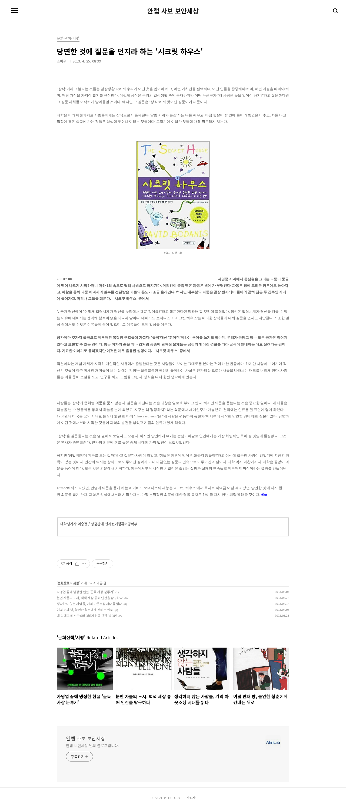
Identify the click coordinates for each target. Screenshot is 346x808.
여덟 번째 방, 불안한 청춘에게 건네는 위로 (85, 609)
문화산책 (63, 583)
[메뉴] (14, 10)
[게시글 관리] (84, 564)
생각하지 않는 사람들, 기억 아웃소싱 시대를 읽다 (89, 603)
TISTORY (174, 797)
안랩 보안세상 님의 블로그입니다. (92, 745)
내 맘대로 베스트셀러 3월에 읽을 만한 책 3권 (87, 615)
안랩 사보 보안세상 (173, 11)
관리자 (191, 797)
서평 (76, 583)
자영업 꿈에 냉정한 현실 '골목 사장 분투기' (85, 591)
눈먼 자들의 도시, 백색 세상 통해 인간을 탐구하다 (90, 597)
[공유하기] (77, 564)
